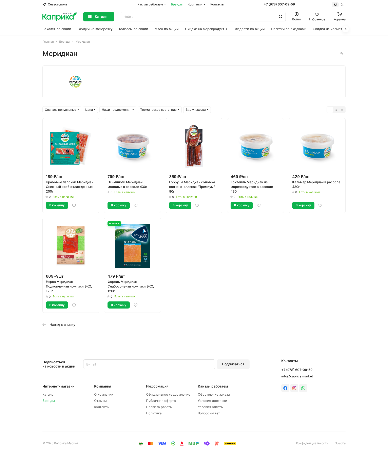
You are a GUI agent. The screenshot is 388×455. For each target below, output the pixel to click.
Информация (157, 386)
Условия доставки (212, 401)
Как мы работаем (213, 386)
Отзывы (100, 401)
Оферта (340, 443)
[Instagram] (294, 388)
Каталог (48, 394)
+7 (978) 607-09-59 (279, 4)
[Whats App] (303, 388)
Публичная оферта (161, 401)
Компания (102, 386)
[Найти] (281, 16)
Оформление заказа (214, 394)
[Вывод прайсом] (342, 110)
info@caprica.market (297, 376)
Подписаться (233, 364)
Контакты (101, 407)
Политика (154, 413)
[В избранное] (74, 205)
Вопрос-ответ (209, 413)
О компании (103, 394)
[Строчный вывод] (336, 110)
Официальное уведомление (168, 394)
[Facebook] (285, 388)
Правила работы (159, 407)
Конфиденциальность (312, 443)
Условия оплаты (211, 407)
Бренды (48, 401)
